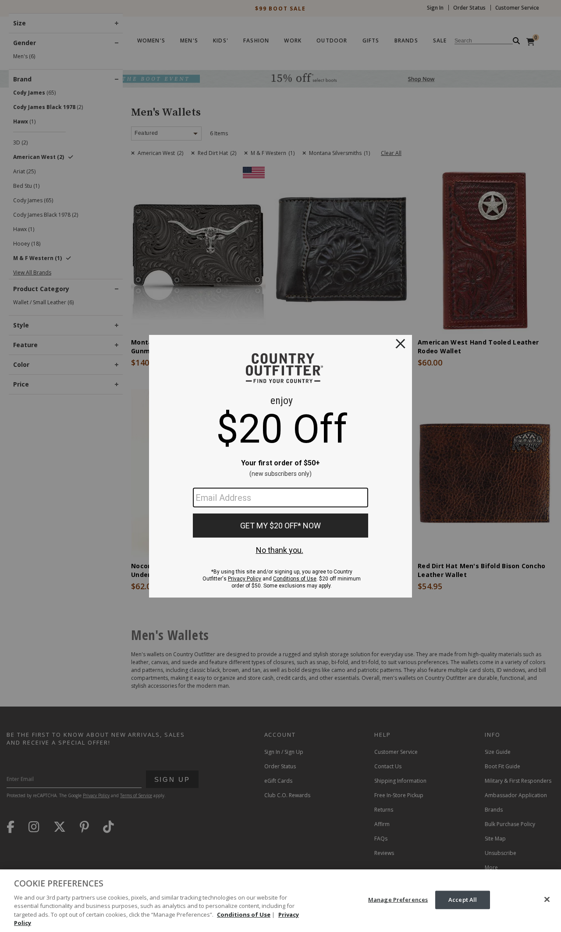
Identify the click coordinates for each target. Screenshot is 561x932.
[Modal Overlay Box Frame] (280, 466)
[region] (280, 900)
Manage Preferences (398, 900)
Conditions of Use (243, 914)
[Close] (547, 899)
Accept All (462, 900)
